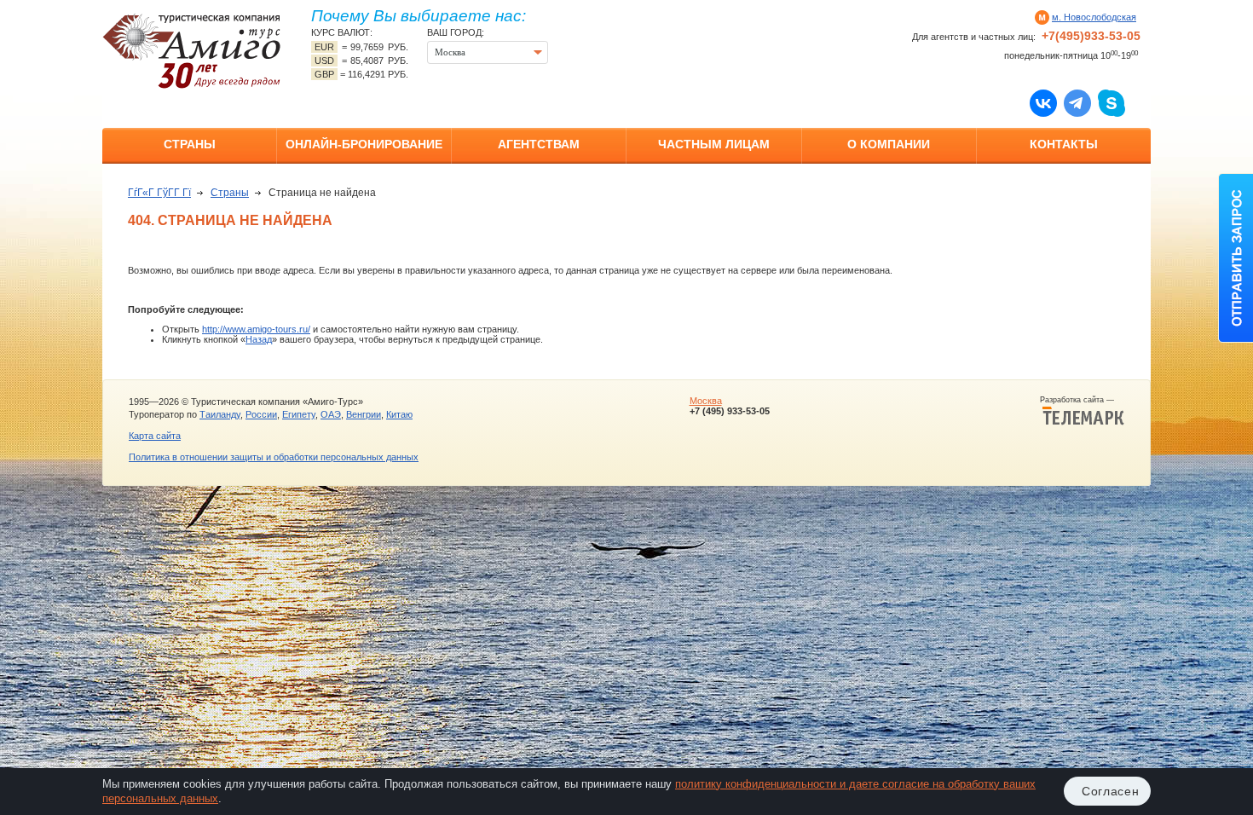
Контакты (1064, 144)
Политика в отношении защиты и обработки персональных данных (274, 457)
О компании (888, 144)
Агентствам (539, 144)
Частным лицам (714, 144)
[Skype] (1111, 102)
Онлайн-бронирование (364, 144)
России (261, 414)
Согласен (1111, 791)
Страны (190, 144)
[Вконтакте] (1043, 102)
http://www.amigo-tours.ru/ (256, 329)
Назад (258, 339)
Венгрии (363, 414)
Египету (298, 414)
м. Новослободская (1094, 17)
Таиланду (219, 414)
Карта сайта (155, 436)
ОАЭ (330, 414)
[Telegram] (1077, 102)
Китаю (399, 414)
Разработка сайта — (1082, 400)
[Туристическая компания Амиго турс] (191, 51)
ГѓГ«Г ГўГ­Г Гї (159, 193)
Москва (706, 401)
